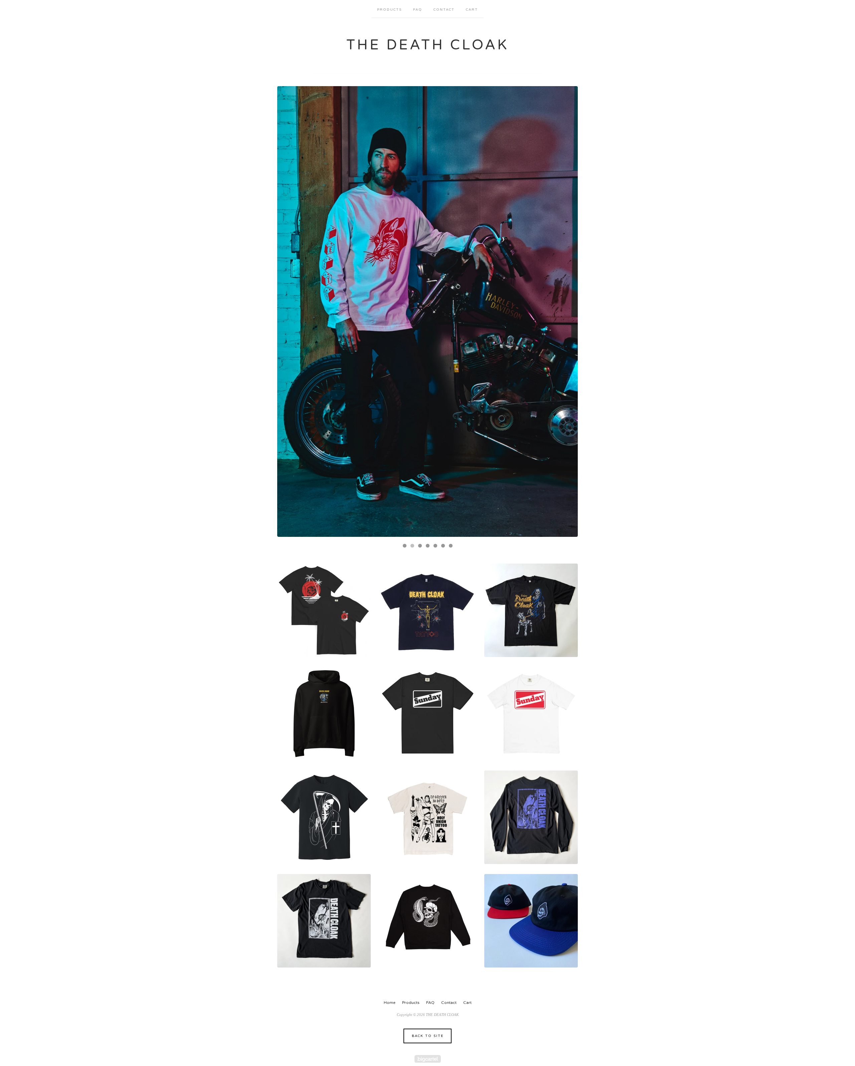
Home (389, 1002)
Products (389, 10)
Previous (288, 311)
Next (566, 311)
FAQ (417, 10)
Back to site (428, 1036)
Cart (472, 10)
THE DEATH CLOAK (427, 44)
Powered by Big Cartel (427, 1059)
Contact (444, 10)
